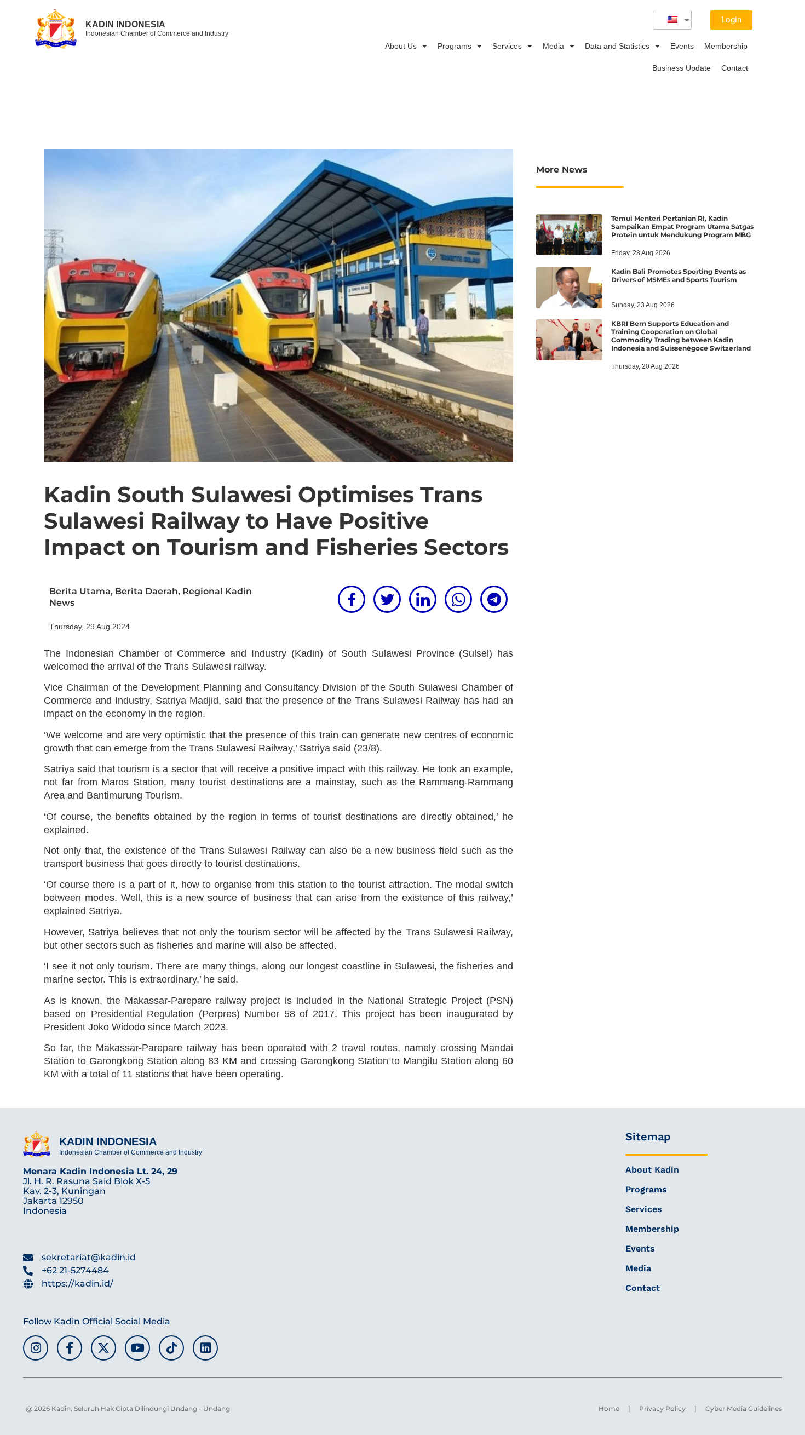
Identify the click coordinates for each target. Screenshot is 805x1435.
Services (507, 46)
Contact (734, 68)
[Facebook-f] (69, 1348)
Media (553, 46)
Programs (455, 46)
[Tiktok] (171, 1348)
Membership (726, 46)
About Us (401, 46)
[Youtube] (137, 1348)
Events (682, 46)
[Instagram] (35, 1348)
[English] (668, 19)
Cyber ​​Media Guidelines (743, 1408)
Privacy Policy (662, 1408)
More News (562, 169)
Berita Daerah (146, 591)
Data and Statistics (617, 46)
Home (609, 1408)
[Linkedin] (205, 1348)
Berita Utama (80, 591)
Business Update (681, 68)
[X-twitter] (103, 1348)
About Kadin (652, 1169)
